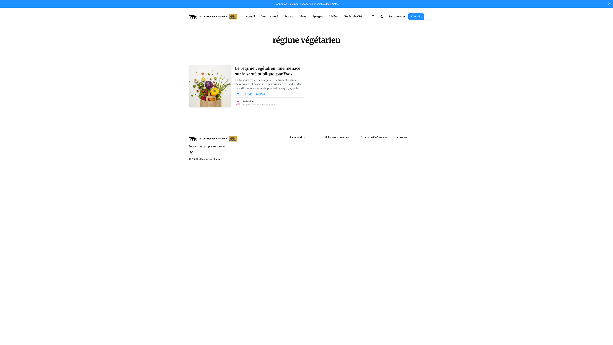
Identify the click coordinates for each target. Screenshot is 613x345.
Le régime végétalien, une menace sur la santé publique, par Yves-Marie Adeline (267, 74)
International (269, 16)
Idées (302, 16)
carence (260, 93)
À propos (401, 137)
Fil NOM (247, 93)
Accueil (250, 16)
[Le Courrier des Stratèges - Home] (214, 16)
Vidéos (333, 16)
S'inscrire (416, 16)
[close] (609, 3)
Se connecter (397, 16)
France (288, 16)
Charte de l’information (375, 137)
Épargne (318, 16)
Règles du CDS (353, 16)
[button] (373, 16)
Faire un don (297, 137)
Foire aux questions (337, 137)
